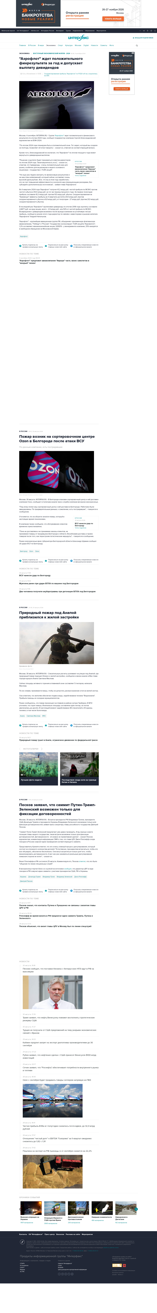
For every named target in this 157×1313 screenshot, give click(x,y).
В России (32, 45)
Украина (23, 877)
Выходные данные (118, 1272)
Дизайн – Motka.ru (117, 1274)
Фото (111, 45)
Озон (37, 551)
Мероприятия (101, 31)
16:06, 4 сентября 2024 (78, 53)
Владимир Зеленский (64, 877)
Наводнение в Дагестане (121, 1218)
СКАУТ (22, 1267)
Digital (86, 45)
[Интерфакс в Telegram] (62, 1274)
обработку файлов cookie (111, 1247)
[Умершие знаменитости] (102, 1214)
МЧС (44, 716)
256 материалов (74, 1223)
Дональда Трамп (34, 877)
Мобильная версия (8, 31)
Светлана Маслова (33, 716)
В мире (41, 45)
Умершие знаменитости (102, 1217)
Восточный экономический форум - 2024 (51, 53)
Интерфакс (78, 38)
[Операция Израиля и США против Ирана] (54, 1215)
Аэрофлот (24, 236)
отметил (82, 861)
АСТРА (22, 1271)
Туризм (68, 31)
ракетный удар (34, 357)
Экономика (51, 45)
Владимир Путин (49, 877)
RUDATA (60, 1267)
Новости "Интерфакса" (65, 1263)
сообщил (68, 869)
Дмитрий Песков (26, 881)
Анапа (22, 716)
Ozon (31, 551)
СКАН (60, 1265)
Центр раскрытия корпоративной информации (72, 1269)
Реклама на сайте (73, 1234)
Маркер (22, 1269)
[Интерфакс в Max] (72, 1274)
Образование (90, 31)
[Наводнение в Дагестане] (125, 1214)
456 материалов (98, 1220)
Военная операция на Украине (30, 1218)
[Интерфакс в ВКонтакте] (65, 1274)
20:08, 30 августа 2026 (36, 607)
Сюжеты (103, 45)
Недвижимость (78, 31)
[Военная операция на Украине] (31, 1214)
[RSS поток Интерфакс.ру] (69, 1274)
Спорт (60, 45)
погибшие (46, 357)
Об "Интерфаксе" (23, 31)
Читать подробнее (85, 171)
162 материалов (121, 1223)
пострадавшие (57, 357)
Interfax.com (35, 31)
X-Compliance (24, 1265)
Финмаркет (60, 31)
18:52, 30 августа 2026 (36, 431)
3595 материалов (50, 1223)
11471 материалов (27, 1223)
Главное (22, 45)
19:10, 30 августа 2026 (35, 800)
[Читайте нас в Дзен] (59, 1274)
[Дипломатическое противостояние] (78, 1214)
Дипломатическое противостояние (76, 1218)
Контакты (23, 1234)
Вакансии (60, 1234)
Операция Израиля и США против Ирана (53, 1219)
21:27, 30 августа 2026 (36, 279)
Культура (69, 45)
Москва (78, 45)
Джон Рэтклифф (80, 877)
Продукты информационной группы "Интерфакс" (51, 1256)
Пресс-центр (50, 1234)
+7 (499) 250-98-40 (77, 1251)
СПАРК (22, 1263)
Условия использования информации (123, 1270)
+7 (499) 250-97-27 (92, 1251)
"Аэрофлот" (59, 136)
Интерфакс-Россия (47, 31)
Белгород (23, 357)
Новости (94, 45)
